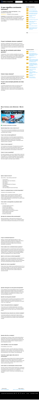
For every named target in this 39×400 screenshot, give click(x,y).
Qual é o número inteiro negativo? (18, 389)
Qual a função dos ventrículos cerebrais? (32, 77)
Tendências (31, 1)
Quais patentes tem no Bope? (32, 57)
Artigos (26, 1)
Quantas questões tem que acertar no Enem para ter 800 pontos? (33, 28)
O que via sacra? (31, 51)
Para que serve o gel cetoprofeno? (32, 75)
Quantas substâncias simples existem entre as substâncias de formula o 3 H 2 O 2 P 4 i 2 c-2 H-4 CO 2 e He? (33, 60)
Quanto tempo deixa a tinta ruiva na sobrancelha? (33, 67)
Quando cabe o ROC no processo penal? (32, 21)
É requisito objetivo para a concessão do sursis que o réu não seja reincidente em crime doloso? (33, 64)
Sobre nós (23, 393)
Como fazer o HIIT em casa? (33, 19)
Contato (27, 393)
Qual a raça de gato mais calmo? (33, 24)
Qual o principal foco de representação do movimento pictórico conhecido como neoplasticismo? (33, 54)
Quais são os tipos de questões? (32, 16)
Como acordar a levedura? (33, 25)
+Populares (36, 1)
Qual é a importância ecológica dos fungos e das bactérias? (33, 72)
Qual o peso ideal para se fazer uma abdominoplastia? (33, 11)
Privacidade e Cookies (34, 393)
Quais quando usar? (32, 17)
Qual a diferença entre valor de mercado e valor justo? (33, 13)
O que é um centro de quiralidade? (32, 70)
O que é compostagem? (5, 389)
